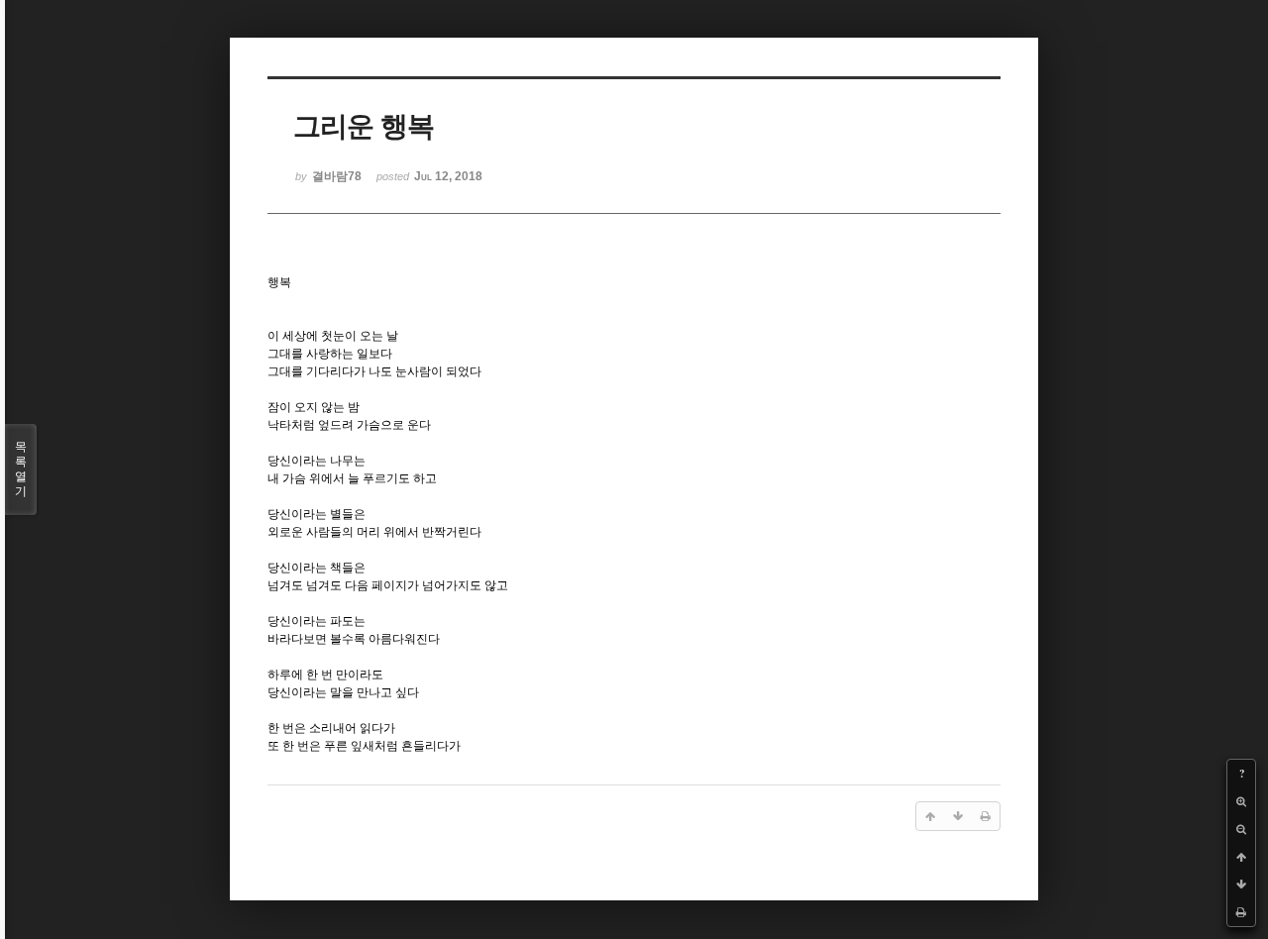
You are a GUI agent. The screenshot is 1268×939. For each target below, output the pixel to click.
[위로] (1241, 857)
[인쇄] (1241, 912)
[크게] (1241, 801)
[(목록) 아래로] (1241, 884)
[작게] (1241, 829)
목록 (21, 469)
